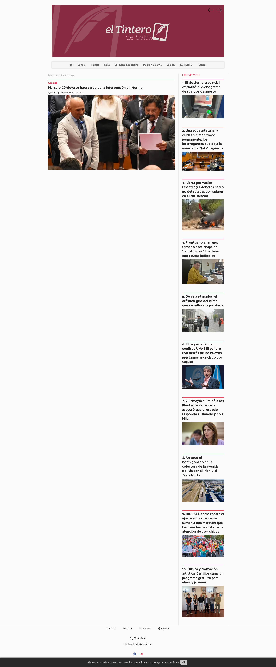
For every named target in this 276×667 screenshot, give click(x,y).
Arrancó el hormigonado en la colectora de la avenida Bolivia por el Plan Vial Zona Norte (200, 466)
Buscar (202, 65)
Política (95, 65)
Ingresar (165, 629)
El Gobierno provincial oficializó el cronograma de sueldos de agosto (201, 87)
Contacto (111, 629)
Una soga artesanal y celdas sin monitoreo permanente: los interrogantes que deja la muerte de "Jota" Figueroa (202, 139)
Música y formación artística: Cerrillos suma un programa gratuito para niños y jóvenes (203, 575)
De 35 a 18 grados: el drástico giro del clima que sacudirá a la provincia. (203, 301)
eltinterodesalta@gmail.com (138, 644)
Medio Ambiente (152, 65)
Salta (107, 65)
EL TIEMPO (186, 65)
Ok (184, 662)
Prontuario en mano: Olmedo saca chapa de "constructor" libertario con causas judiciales (200, 249)
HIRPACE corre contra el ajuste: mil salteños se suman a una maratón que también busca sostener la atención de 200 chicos (203, 522)
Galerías (171, 65)
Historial (127, 629)
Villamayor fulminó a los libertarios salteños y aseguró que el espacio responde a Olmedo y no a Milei (203, 409)
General (81, 65)
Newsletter (144, 629)
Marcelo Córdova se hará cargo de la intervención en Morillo (95, 88)
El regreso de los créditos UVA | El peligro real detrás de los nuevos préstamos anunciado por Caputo (202, 353)
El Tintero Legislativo (126, 65)
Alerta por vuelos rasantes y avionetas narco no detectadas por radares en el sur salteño (203, 189)
